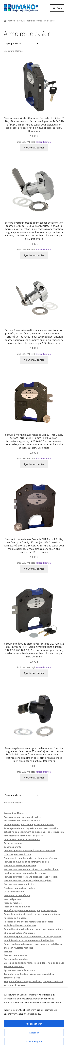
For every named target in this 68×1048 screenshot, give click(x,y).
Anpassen (34, 1032)
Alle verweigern (34, 1041)
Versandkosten (43, 141)
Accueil (11, 20)
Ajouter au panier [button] (34, 147)
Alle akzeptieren (34, 1023)
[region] (34, 1018)
